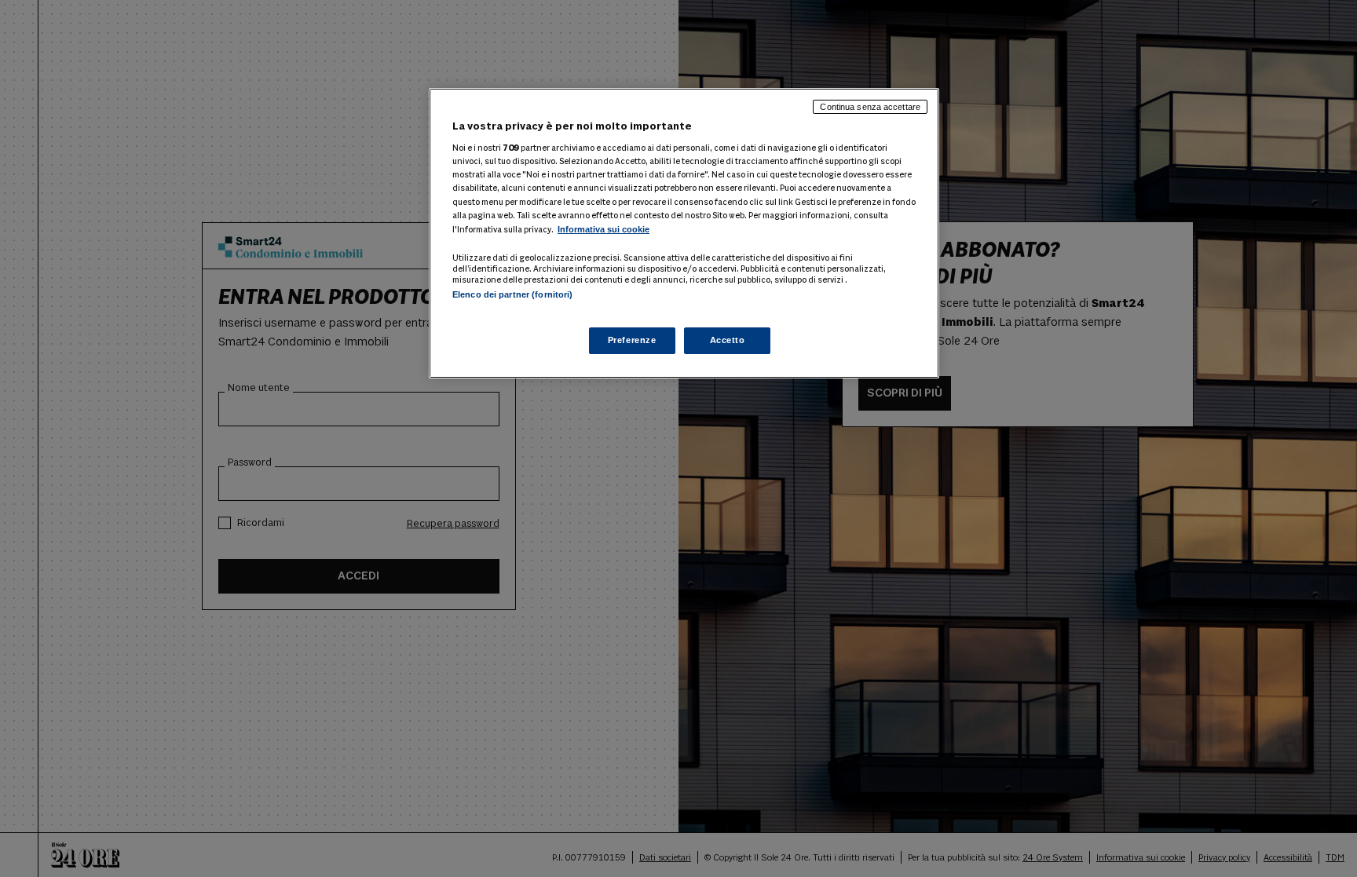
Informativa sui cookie (603, 229)
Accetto (727, 340)
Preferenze (632, 340)
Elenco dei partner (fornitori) (512, 294)
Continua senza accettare (870, 106)
